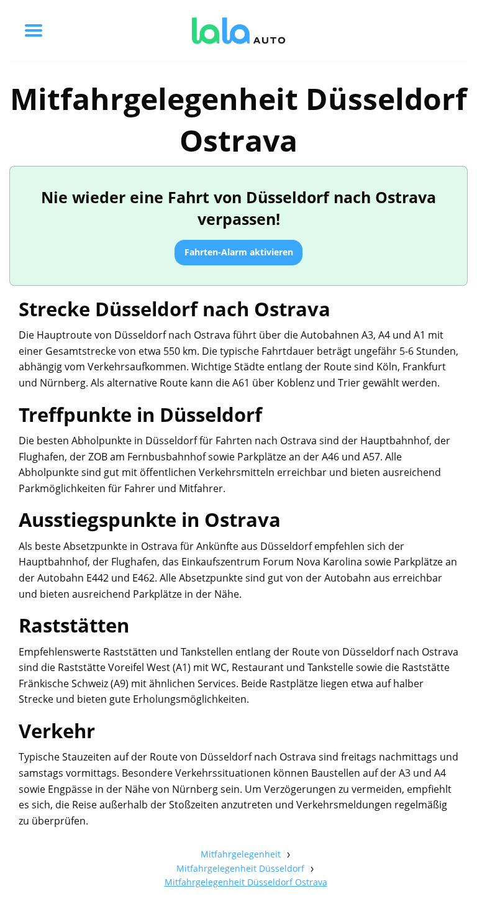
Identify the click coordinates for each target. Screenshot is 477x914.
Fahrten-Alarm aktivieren (238, 252)
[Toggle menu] (33, 30)
